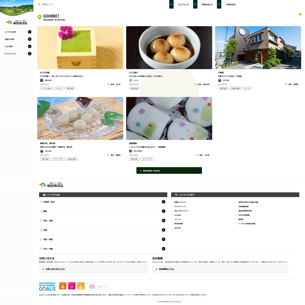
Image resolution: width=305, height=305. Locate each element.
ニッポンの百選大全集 (247, 223)
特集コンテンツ (180, 202)
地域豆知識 (178, 223)
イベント (177, 219)
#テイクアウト (58, 159)
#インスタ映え (46, 88)
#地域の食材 (235, 88)
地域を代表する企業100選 (248, 202)
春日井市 (206, 84)
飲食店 (241, 219)
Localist (177, 215)
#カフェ (59, 88)
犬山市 (118, 84)
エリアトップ (183, 4)
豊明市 (296, 84)
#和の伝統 (70, 88)
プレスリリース (180, 206)
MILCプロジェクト (181, 210)
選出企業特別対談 (245, 210)
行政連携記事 (244, 206)
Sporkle (177, 228)
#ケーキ (247, 88)
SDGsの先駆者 (244, 215)
